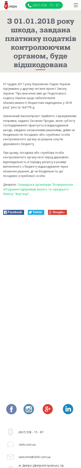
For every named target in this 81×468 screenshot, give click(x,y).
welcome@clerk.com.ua (34, 457)
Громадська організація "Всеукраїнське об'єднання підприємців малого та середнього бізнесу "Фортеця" (38, 189)
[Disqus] (40, 271)
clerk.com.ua (27, 444)
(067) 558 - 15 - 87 (46, 5)
